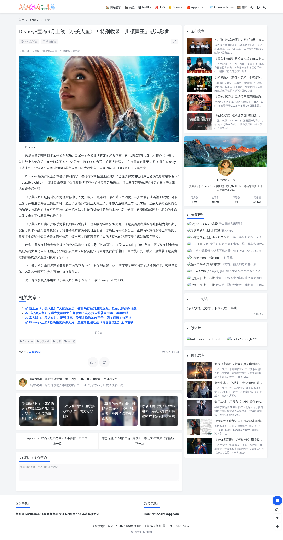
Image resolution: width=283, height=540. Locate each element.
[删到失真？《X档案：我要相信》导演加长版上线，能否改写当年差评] (199, 389)
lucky (73, 379)
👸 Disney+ (176, 7)
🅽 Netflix (144, 7)
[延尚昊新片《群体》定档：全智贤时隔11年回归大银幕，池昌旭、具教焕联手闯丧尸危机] (199, 83)
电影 (58, 341)
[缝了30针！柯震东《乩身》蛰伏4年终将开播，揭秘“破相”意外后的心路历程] (199, 408)
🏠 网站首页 (114, 7)
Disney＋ (27, 341)
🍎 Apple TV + (196, 7)
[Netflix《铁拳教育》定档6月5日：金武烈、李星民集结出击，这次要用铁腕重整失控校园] (199, 46)
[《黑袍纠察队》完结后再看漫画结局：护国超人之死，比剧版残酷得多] (199, 102)
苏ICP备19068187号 (176, 526)
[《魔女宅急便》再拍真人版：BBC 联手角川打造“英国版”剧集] (199, 64)
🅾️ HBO (159, 7)
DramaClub (134, 526)
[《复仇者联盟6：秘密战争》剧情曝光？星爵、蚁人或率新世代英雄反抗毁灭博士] (199, 446)
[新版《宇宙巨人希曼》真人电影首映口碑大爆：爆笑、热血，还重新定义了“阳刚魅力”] (199, 370)
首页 (21, 20)
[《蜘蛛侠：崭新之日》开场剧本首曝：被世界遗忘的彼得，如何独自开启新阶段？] (199, 427)
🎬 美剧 (130, 7)
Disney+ (34, 20)
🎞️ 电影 (242, 7)
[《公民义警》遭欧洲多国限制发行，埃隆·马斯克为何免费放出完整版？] (199, 121)
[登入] (252, 7)
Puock (149, 532)
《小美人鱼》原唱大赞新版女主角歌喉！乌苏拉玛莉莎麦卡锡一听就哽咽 (78, 313)
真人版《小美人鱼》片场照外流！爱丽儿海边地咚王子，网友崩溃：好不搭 (80, 317)
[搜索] (264, 7)
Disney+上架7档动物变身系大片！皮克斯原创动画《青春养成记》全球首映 (81, 322)
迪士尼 (71, 341)
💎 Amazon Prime (221, 7)
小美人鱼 (44, 341)
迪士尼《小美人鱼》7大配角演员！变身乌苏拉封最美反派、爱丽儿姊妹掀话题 (83, 308)
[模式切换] (258, 7)
